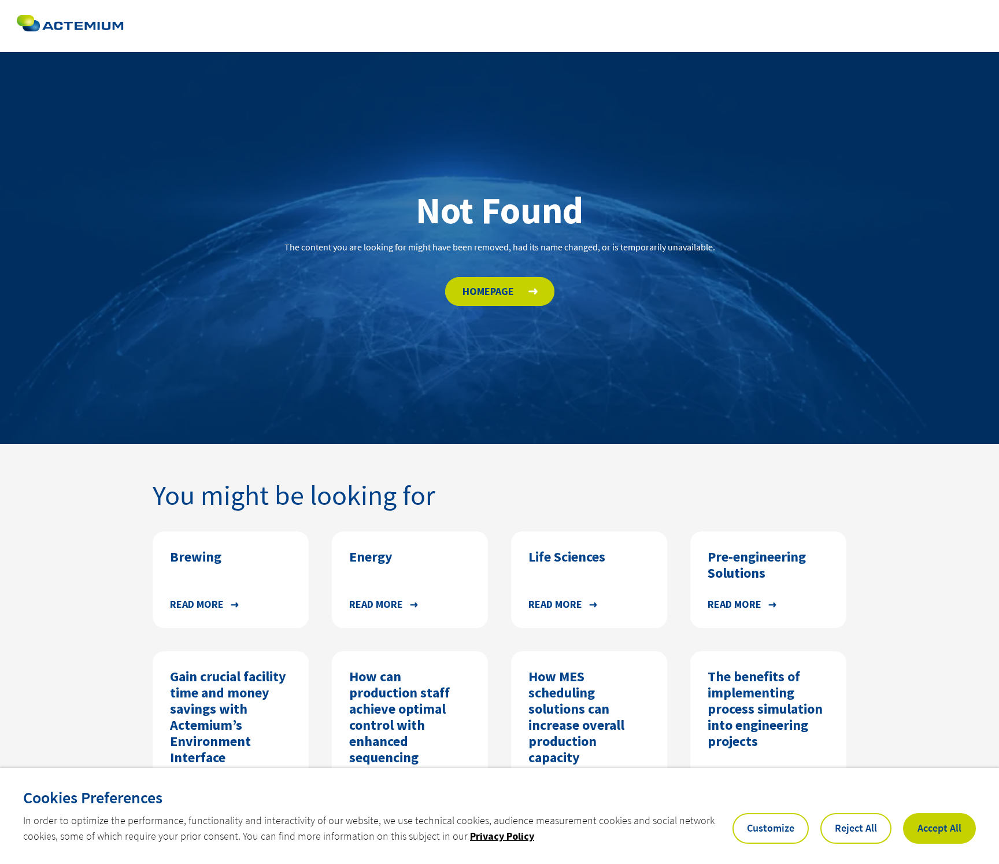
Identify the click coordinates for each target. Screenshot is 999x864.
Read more (197, 604)
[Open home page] (70, 26)
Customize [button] (770, 828)
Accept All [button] (939, 828)
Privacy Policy (502, 836)
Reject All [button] (856, 828)
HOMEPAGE (488, 291)
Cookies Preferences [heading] (92, 797)
